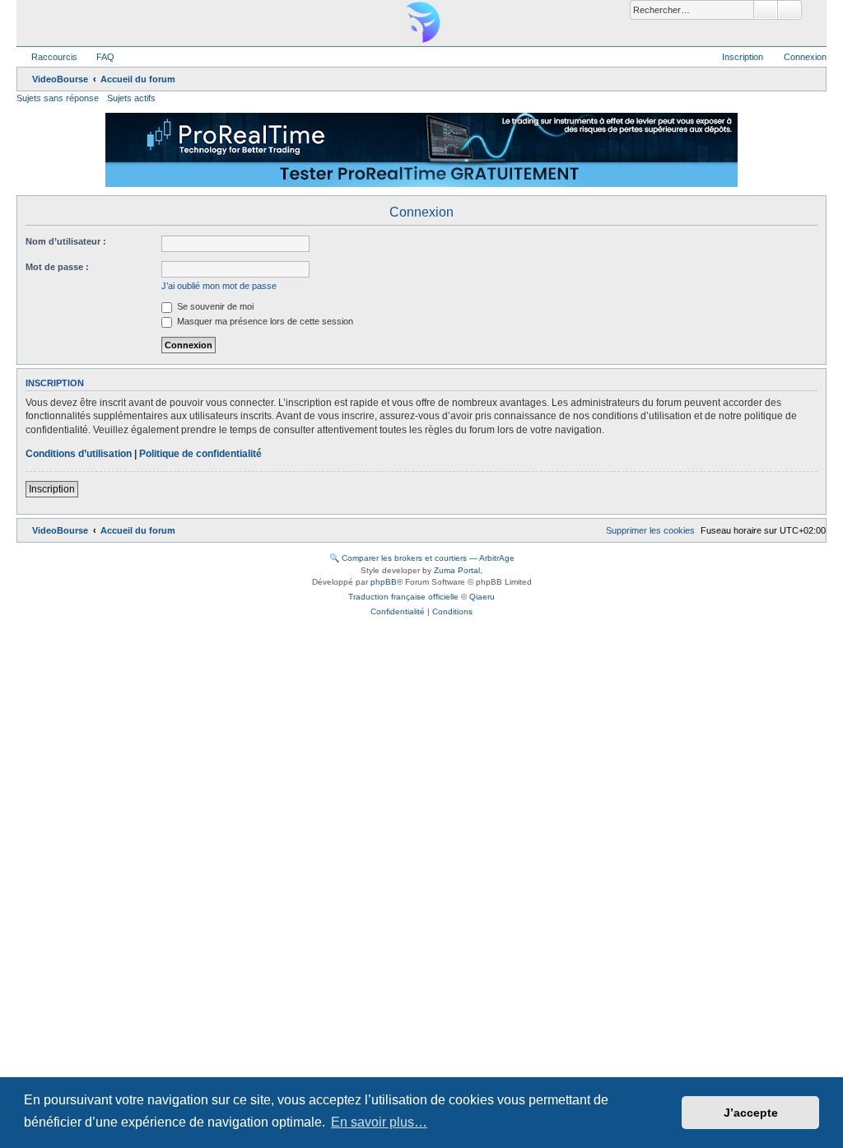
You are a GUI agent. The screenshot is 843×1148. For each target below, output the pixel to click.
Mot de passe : (57, 267)
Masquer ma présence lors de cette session (264, 321)
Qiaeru (482, 596)
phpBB (383, 581)
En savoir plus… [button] (379, 1122)
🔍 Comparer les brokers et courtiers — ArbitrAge (422, 557)
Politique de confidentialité (200, 454)
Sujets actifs (131, 98)
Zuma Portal (457, 570)
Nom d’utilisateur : (66, 241)
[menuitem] (98, 57)
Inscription (52, 489)
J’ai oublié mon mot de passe (219, 286)
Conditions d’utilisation (79, 454)
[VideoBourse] (421, 22)
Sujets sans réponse (57, 98)
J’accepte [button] (751, 1112)
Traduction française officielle (403, 596)
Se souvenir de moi (214, 306)
